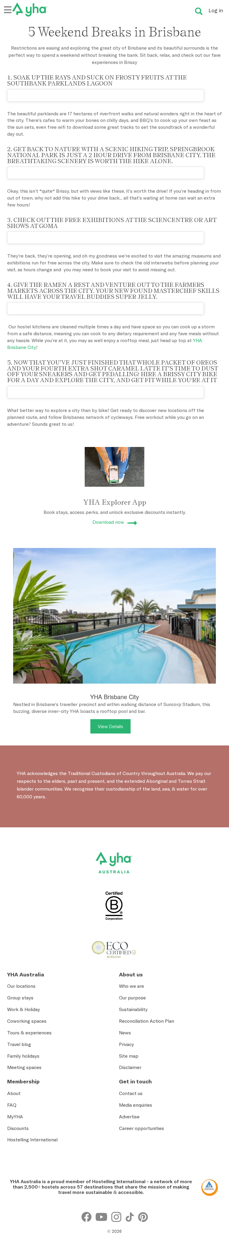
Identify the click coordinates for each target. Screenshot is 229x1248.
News (125, 1033)
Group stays (20, 998)
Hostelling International (32, 1140)
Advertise (129, 1117)
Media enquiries (135, 1105)
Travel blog (19, 1044)
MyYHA (15, 1117)
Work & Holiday (23, 1009)
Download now (108, 522)
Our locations (21, 986)
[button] (210, 1180)
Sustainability (133, 1009)
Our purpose (132, 998)
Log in (215, 10)
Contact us (131, 1093)
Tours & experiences (29, 1033)
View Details (110, 726)
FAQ (11, 1105)
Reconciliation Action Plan (146, 1021)
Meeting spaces (24, 1067)
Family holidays (23, 1056)
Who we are (131, 986)
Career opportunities (141, 1128)
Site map (128, 1056)
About (14, 1093)
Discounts (18, 1128)
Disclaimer (130, 1067)
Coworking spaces (27, 1021)
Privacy (126, 1044)
